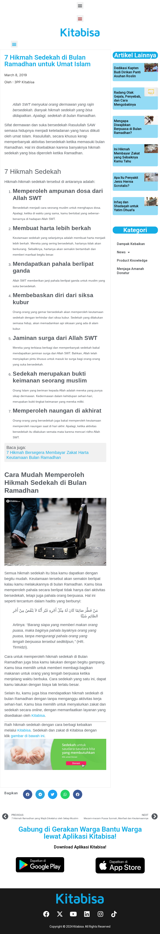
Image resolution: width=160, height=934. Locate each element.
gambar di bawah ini (27, 736)
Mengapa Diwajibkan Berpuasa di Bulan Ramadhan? (127, 127)
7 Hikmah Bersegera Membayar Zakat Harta (47, 452)
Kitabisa (24, 730)
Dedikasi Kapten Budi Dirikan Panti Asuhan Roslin (127, 72)
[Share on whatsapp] (65, 794)
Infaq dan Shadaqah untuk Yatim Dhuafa (126, 206)
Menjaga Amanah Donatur (130, 271)
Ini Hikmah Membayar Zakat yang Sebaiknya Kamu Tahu (127, 155)
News (121, 252)
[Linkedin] (87, 914)
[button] (80, 5)
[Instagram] (100, 914)
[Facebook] (46, 914)
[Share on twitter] (52, 794)
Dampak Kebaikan (131, 244)
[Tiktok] (114, 914)
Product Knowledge (132, 260)
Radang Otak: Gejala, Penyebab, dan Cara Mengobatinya (127, 99)
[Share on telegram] (40, 794)
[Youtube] (73, 914)
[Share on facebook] (27, 794)
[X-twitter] (60, 914)
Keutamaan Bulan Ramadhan (33, 457)
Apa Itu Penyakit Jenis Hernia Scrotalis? (126, 182)
